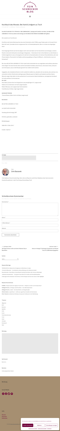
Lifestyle (4, 321)
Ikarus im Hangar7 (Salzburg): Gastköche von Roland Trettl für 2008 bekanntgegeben (45, 248)
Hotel (3, 319)
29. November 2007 (5, 27)
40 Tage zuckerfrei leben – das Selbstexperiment (21, 287)
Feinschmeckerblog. (14, 424)
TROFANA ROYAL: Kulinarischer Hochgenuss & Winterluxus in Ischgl (16, 268)
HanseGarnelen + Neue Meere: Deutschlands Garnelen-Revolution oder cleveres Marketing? (22, 272)
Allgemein (4, 303)
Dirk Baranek (13, 27)
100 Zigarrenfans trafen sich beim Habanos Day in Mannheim (14, 248)
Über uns (4, 414)
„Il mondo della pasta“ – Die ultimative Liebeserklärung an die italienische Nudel (19, 270)
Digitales (4, 309)
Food (3, 317)
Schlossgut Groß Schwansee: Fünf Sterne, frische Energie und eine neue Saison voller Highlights (23, 276)
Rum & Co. (4, 362)
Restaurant (4, 323)
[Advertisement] (19, 158)
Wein (3, 325)
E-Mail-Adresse (6, 223)
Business (4, 307)
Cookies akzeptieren (27, 425)
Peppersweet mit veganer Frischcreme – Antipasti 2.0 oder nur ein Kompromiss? (24, 285)
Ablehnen (39, 425)
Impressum (49, 428)
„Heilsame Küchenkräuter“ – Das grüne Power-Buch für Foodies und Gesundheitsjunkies (21, 274)
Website (4, 228)
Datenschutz (4, 418)
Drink (3, 311)
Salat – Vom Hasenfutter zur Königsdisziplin (20, 289)
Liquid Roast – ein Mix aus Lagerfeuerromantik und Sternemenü (23, 292)
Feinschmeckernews (6, 315)
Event (3, 313)
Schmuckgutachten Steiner (8, 371)
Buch (6, 162)
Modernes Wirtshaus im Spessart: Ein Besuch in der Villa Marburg (24, 294)
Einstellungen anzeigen (51, 425)
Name (4, 217)
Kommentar (5, 202)
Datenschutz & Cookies (33, 428)
